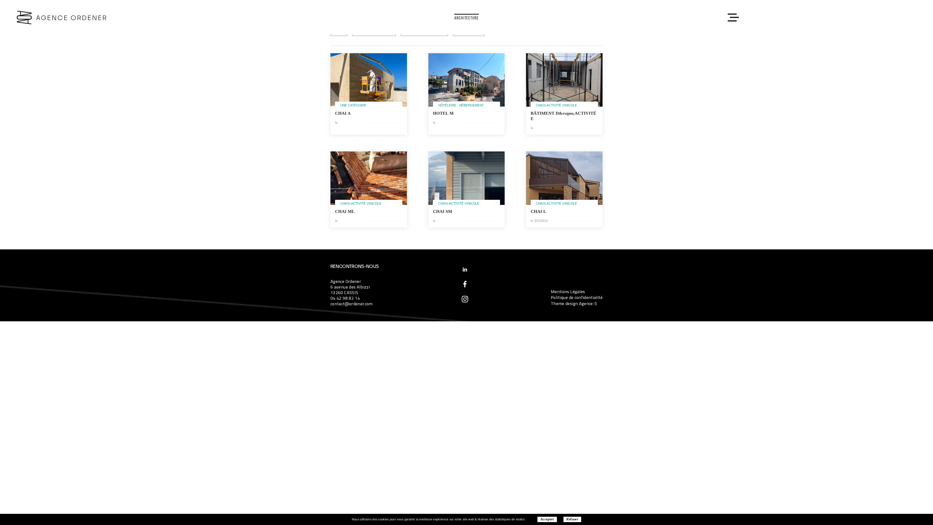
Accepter (547, 519)
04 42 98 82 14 (345, 298)
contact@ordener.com (351, 303)
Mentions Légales (568, 291)
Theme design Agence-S (574, 303)
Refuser (572, 519)
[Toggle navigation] (731, 17)
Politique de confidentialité (577, 297)
